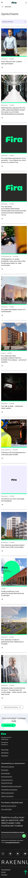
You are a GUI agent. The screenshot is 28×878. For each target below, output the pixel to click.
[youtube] (25, 853)
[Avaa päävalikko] (2, 2)
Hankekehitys (4, 770)
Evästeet (3, 872)
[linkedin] (10, 853)
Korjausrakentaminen (6, 783)
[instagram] (3, 853)
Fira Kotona (4, 874)
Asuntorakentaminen (6, 776)
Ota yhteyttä (7, 725)
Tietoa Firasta (4, 749)
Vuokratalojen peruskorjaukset (9, 789)
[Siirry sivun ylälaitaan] (25, 872)
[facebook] (17, 853)
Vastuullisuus (4, 755)
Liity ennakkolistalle (6, 809)
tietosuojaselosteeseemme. (12, 842)
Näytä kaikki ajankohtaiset (11, 707)
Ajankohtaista (4, 752)
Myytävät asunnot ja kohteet (8, 806)
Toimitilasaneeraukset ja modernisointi (11, 786)
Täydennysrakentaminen (7, 793)
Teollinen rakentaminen (7, 796)
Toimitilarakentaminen (7, 780)
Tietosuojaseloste (5, 869)
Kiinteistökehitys (5, 773)
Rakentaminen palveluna (7, 766)
